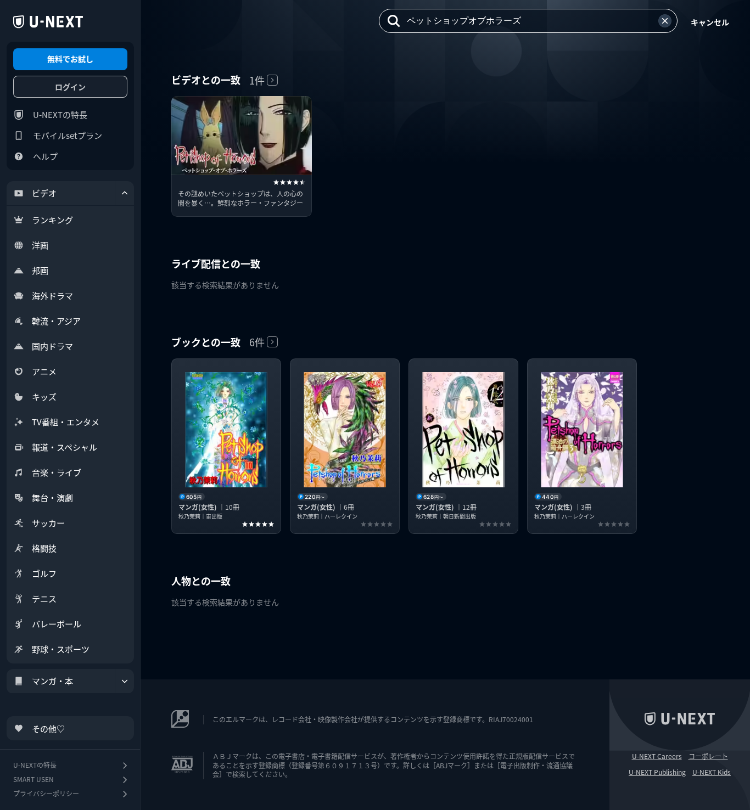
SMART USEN (33, 779)
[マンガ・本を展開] (124, 681)
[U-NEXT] (48, 22)
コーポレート (708, 756)
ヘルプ (45, 156)
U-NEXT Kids (711, 772)
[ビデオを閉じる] (124, 193)
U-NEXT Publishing (657, 772)
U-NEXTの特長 (60, 114)
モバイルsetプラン (67, 135)
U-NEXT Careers (657, 756)
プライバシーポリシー (46, 793)
